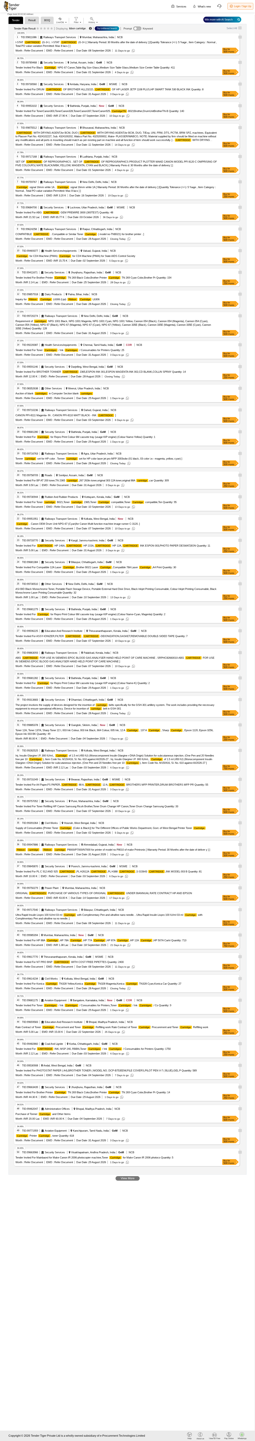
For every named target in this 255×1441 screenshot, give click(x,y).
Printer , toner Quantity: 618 (45, 1135)
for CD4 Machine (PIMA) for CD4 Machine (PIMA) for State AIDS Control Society (76, 255)
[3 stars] (44, 28)
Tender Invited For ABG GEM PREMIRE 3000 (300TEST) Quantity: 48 (64, 212)
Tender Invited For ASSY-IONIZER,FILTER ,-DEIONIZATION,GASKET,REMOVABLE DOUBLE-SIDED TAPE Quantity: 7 (101, 636)
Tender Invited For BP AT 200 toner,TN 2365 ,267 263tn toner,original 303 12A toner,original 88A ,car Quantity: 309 (92, 480)
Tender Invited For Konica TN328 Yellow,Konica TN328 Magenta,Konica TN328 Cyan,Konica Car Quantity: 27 (98, 983)
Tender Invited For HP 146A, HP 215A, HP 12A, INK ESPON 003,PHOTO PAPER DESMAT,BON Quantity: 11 (112, 545)
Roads (48, 475)
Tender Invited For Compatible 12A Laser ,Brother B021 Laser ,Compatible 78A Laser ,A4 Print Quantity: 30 (95, 567)
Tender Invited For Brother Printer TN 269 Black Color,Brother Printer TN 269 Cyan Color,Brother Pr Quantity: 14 (92, 1092)
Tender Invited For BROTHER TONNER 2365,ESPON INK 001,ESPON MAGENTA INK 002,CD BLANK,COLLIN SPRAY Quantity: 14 (100, 371)
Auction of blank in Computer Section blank (53, 393)
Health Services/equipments (61, 250)
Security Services (54, 62)
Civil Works (51, 822)
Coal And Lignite (54, 1043)
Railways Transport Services (59, 37)
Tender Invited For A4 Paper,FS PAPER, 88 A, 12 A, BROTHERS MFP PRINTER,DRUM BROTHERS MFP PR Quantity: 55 (111, 784)
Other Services (53, 388)
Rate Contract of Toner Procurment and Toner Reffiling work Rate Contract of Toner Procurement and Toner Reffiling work (111, 1027)
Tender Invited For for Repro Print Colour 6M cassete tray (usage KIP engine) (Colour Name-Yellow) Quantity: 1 (85, 436)
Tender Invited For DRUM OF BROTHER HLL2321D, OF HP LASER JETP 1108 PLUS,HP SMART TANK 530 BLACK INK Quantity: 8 (109, 89)
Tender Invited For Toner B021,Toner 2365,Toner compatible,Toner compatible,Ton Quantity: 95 (96, 502)
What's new (204, 6)
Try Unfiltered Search (107, 28)
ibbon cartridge (77, 28)
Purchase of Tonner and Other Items (43, 1114)
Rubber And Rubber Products (61, 496)
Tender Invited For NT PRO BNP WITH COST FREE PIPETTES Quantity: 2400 (69, 961)
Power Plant (51, 887)
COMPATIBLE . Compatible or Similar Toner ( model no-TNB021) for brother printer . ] (79, 234)
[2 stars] (41, 28)
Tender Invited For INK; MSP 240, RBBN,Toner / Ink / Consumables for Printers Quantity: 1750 (93, 1048)
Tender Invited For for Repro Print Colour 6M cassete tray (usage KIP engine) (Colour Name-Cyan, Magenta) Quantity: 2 (90, 614)
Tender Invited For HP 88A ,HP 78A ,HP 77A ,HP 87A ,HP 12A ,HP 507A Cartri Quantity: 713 (100, 940)
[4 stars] (48, 28)
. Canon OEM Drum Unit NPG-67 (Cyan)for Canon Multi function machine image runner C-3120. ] (78, 523)
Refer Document (33, 50)
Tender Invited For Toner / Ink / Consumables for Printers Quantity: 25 (69, 350)
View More (127, 1178)
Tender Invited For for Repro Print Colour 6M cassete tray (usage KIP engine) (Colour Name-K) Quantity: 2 (82, 683)
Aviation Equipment (55, 1000)
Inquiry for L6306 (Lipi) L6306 (57, 299)
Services (181, 6)
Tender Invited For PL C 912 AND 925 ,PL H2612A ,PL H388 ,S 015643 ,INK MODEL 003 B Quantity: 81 (108, 871)
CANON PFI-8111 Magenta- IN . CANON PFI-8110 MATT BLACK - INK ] (65, 415)
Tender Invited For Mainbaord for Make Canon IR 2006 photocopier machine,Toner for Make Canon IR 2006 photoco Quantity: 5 (94, 1157)
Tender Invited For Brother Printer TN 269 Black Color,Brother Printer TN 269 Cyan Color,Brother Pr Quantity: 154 (93, 277)
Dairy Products (53, 294)
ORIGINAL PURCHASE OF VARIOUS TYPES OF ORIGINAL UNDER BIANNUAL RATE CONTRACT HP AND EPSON (103, 893)
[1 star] (37, 28)
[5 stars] (51, 28)
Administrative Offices (57, 1108)
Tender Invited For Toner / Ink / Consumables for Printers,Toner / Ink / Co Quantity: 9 (93, 1005)
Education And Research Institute (63, 630)
